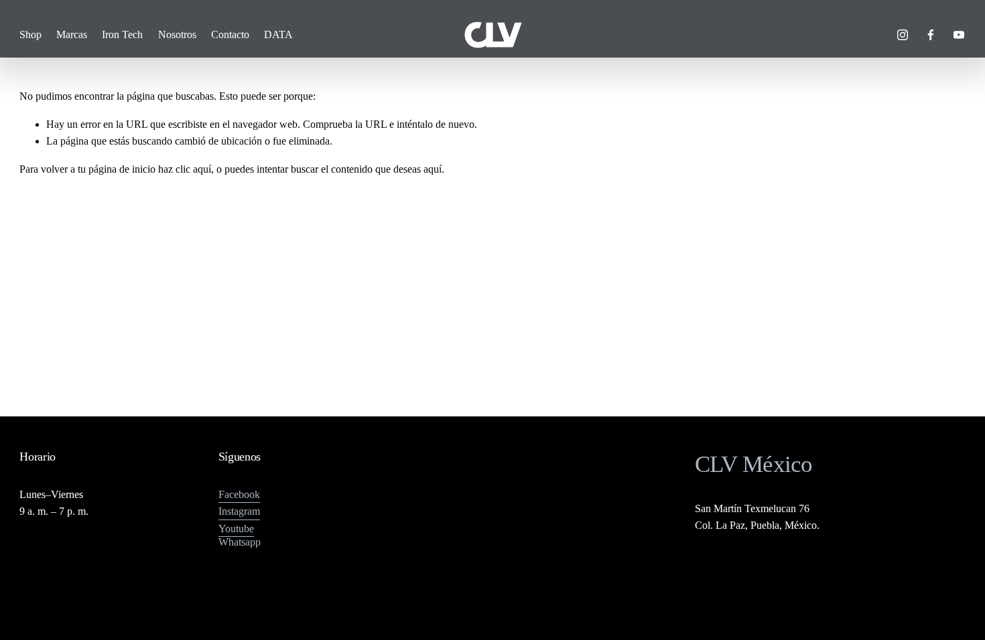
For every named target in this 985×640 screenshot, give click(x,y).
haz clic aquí (184, 169)
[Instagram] (902, 35)
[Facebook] (930, 35)
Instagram (239, 511)
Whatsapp (239, 542)
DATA (278, 34)
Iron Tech (122, 34)
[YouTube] (959, 35)
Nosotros (177, 34)
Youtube (236, 528)
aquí (432, 169)
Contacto (230, 34)
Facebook (239, 494)
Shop (30, 34)
